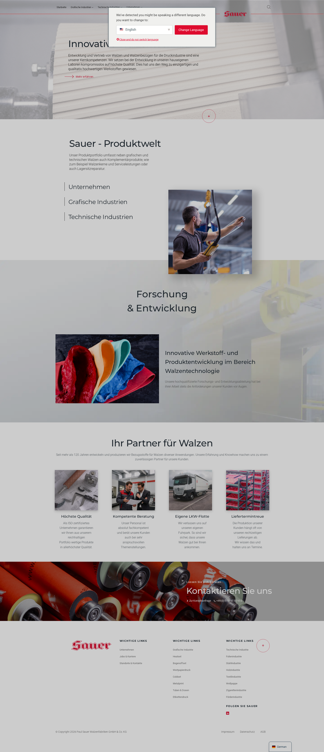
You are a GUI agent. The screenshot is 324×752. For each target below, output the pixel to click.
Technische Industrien (109, 7)
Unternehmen (133, 7)
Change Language (191, 30)
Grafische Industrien (81, 7)
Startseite (61, 7)
